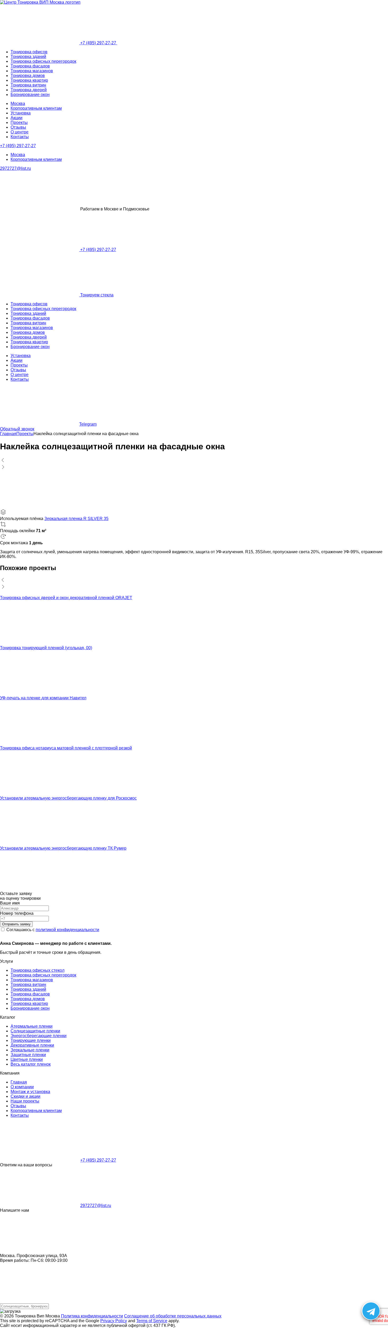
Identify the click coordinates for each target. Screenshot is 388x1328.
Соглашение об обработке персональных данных (172, 1316)
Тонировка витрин (28, 85)
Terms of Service (151, 1321)
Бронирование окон (30, 94)
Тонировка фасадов (30, 66)
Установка (21, 113)
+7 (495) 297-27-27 (98, 43)
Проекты (19, 122)
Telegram (88, 424)
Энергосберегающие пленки (39, 1035)
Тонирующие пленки (31, 1040)
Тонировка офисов (29, 52)
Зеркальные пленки (30, 1050)
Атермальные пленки (32, 1026)
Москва (18, 103)
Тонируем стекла (96, 295)
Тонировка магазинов (32, 71)
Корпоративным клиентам (36, 108)
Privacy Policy (113, 1321)
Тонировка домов (28, 75)
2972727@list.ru (15, 168)
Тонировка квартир (29, 80)
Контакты (20, 136)
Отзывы (18, 127)
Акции (16, 118)
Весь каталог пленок (31, 1064)
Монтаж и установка (30, 1091)
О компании (22, 1087)
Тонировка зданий (28, 56)
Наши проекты (25, 1101)
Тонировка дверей (29, 90)
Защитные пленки (28, 1054)
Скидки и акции (25, 1096)
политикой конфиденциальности (67, 929)
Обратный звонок (17, 429)
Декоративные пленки (32, 1045)
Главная (19, 1082)
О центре (20, 132)
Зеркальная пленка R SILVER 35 (76, 518)
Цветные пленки (27, 1059)
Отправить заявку (16, 924)
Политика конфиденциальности (92, 1316)
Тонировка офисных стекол (37, 970)
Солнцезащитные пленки (35, 1031)
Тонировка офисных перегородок (43, 61)
